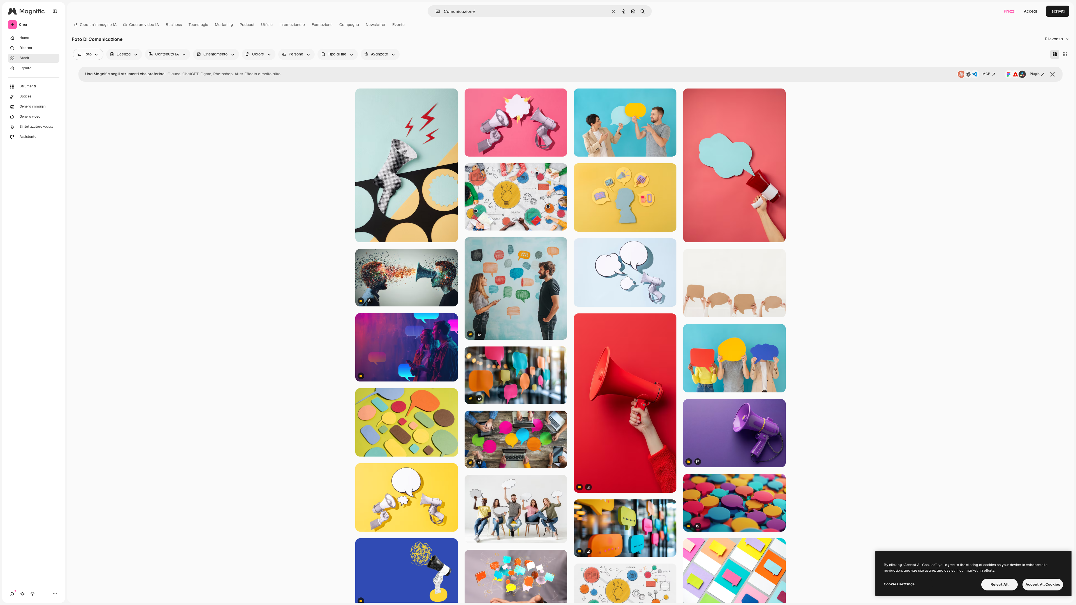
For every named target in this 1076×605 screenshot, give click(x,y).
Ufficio (267, 24)
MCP (986, 74)
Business (174, 24)
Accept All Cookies (1043, 584)
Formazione (322, 24)
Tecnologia (198, 24)
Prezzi (1009, 11)
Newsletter (376, 24)
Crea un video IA (144, 24)
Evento (398, 24)
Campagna (349, 24)
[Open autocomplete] (435, 11)
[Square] (1064, 54)
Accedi (1030, 11)
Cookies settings (899, 584)
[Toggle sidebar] (54, 11)
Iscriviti (1058, 11)
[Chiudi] (1052, 74)
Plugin (1035, 74)
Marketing (224, 24)
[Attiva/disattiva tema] (32, 593)
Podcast (247, 24)
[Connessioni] (12, 593)
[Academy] (22, 593)
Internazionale (292, 24)
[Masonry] (1054, 54)
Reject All (999, 584)
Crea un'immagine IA (98, 24)
